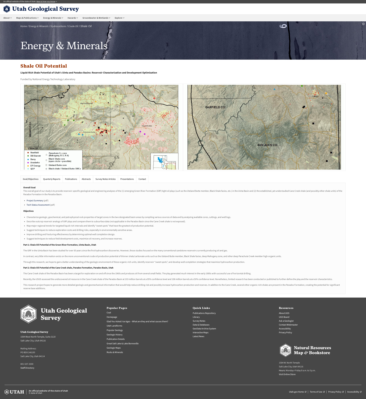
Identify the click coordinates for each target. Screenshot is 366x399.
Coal (109, 312)
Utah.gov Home (297, 392)
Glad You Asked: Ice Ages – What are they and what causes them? (137, 321)
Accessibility (285, 328)
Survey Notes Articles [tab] (106, 179)
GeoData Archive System (204, 328)
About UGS (284, 313)
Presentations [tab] (127, 179)
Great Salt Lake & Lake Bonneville (123, 343)
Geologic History (114, 334)
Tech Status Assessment (38, 204)
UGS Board (284, 317)
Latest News (198, 336)
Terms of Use (317, 392)
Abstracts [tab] (86, 179)
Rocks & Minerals (115, 352)
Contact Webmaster (288, 324)
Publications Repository (204, 313)
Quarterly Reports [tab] (51, 179)
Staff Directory (27, 367)
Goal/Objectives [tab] (30, 179)
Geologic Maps (114, 347)
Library (196, 317)
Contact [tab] (142, 179)
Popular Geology (115, 330)
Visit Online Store (287, 374)
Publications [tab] (71, 179)
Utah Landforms (114, 325)
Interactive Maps (200, 332)
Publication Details (116, 339)
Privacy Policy (285, 332)
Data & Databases (201, 324)
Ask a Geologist (286, 320)
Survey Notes (199, 320)
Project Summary (35, 200)
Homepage (112, 317)
